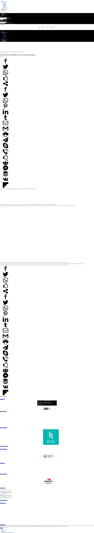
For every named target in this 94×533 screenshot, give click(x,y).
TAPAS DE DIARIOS (4, 9)
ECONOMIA (4, 3)
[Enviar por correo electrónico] (5, 125)
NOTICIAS (2, 2)
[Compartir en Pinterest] (5, 108)
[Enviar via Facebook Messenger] (5, 170)
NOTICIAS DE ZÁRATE (4, 1)
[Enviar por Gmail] (5, 131)
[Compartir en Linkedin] (5, 114)
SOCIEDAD (4, 5)
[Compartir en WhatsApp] (5, 282)
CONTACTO (3, 10)
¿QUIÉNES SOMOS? (4, 40)
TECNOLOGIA (5, 37)
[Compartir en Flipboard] (5, 187)
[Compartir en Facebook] (5, 63)
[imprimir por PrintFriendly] (5, 344)
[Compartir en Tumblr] (5, 327)
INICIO (2, 13)
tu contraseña (8, 18)
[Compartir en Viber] (5, 153)
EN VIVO (2, 8)
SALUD (4, 7)
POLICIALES (4, 35)
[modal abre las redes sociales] (5, 293)
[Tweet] (5, 69)
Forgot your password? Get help (3, 20)
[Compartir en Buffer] (5, 176)
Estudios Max (12, 532)
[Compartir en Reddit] (5, 372)
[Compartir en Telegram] (5, 142)
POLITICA (4, 33)
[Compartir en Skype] (5, 355)
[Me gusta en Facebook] (5, 80)
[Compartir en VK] (5, 389)
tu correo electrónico (9, 22)
